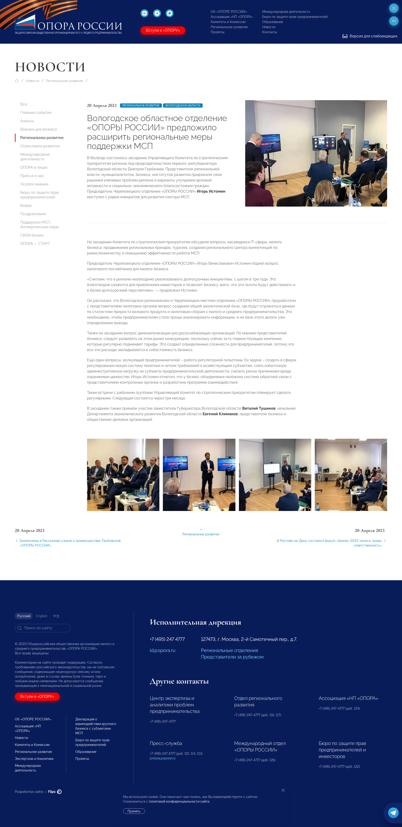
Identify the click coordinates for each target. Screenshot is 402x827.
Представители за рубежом (232, 657)
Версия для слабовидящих (373, 36)
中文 (56, 616)
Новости (268, 27)
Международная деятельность (286, 11)
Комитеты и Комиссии (228, 22)
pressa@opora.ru (162, 758)
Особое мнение (34, 184)
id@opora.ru (162, 650)
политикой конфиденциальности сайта (179, 801)
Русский (23, 616)
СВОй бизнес (32, 235)
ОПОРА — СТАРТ (35, 243)
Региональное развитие (229, 27)
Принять (134, 811)
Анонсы (27, 121)
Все (23, 104)
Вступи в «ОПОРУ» (163, 30)
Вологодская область (182, 105)
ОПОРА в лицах (33, 167)
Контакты (269, 32)
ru (394, 21)
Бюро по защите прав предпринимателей (295, 17)
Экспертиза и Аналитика (34, 759)
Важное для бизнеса (38, 129)
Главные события (35, 112)
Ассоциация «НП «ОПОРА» (232, 17)
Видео (26, 205)
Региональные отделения (229, 650)
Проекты (217, 32)
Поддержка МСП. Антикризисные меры (39, 224)
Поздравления (33, 214)
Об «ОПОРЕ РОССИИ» (229, 11)
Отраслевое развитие (40, 146)
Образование (272, 22)
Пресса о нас (32, 176)
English (41, 616)
